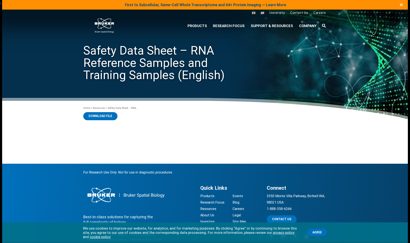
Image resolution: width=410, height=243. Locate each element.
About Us (207, 215)
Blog (236, 202)
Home (86, 108)
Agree (317, 232)
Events (238, 196)
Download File (100, 116)
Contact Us (299, 13)
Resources (99, 108)
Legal (237, 215)
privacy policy (283, 232)
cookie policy (100, 237)
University (277, 13)
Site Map (239, 222)
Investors (207, 222)
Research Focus (229, 26)
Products (207, 196)
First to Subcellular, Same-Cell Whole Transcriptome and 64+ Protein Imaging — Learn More (205, 5)
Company (307, 26)
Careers (319, 13)
